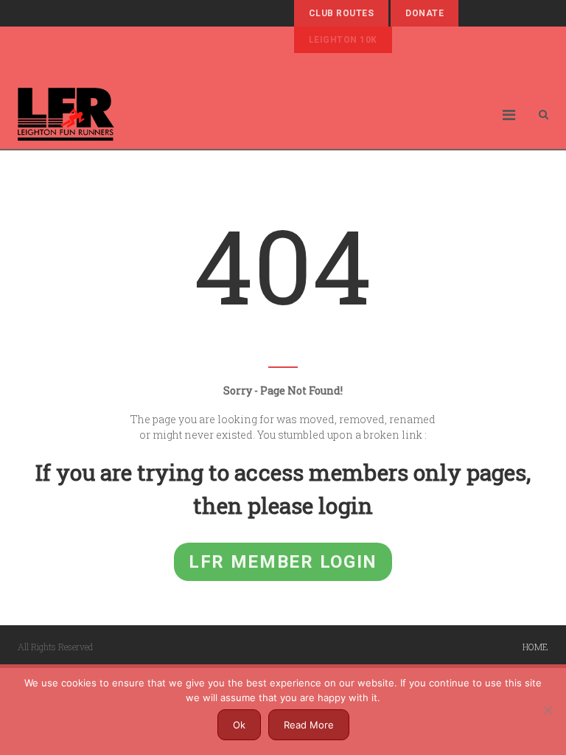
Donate (424, 13)
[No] (547, 710)
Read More (309, 725)
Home (535, 647)
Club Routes (341, 13)
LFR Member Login (283, 562)
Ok (239, 725)
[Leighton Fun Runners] (66, 114)
